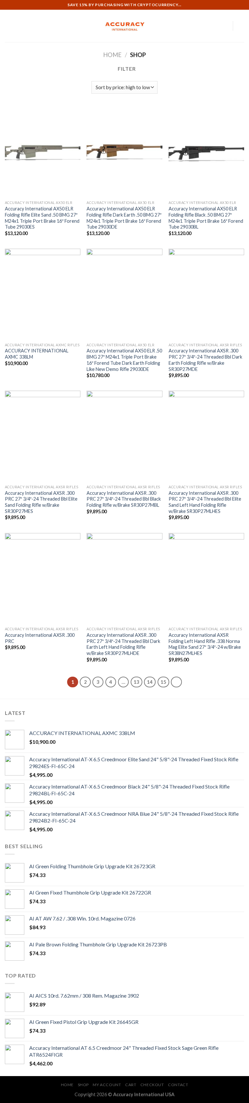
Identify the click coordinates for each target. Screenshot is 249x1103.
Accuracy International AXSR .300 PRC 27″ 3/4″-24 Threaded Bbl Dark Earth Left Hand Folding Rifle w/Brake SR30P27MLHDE (123, 644)
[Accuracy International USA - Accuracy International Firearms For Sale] (124, 26)
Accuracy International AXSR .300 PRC (40, 638)
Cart (130, 1084)
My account (107, 1084)
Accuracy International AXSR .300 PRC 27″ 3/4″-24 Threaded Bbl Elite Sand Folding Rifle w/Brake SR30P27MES (41, 502)
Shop (83, 1084)
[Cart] (241, 26)
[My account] (224, 26)
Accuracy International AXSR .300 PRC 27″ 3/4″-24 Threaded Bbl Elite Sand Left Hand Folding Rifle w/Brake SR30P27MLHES (205, 502)
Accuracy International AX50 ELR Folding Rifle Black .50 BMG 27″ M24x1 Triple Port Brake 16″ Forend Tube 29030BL (206, 218)
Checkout (152, 1084)
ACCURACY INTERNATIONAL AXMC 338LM (36, 354)
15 (163, 682)
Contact (178, 1084)
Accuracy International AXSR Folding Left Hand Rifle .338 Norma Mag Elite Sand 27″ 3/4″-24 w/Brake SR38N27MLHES (205, 644)
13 (136, 682)
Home (112, 54)
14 (150, 682)
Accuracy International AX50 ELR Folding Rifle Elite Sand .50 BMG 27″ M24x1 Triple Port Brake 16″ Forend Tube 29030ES (42, 218)
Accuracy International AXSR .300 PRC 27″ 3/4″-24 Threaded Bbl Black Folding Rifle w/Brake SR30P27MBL (124, 499)
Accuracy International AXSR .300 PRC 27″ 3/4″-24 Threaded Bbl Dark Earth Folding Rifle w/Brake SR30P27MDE (205, 360)
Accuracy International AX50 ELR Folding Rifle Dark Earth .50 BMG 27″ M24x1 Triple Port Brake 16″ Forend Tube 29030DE (124, 218)
